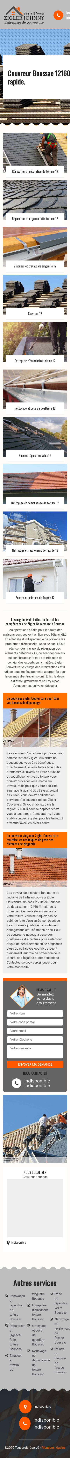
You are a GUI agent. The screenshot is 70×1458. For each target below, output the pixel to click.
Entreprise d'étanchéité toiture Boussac (37, 1312)
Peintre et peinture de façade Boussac (60, 1360)
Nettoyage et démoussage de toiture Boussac (37, 1362)
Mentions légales (54, 1447)
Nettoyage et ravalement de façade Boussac (60, 1330)
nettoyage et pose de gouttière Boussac (37, 1335)
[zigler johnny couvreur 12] (24, 15)
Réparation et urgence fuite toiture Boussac (15, 1337)
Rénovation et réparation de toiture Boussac (15, 1307)
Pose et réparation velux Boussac (60, 1303)
